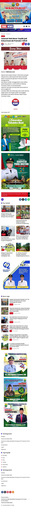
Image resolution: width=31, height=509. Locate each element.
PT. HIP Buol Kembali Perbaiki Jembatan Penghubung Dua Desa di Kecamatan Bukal (22, 254)
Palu (4, 460)
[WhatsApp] (28, 199)
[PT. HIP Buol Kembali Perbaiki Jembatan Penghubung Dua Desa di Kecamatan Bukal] (23, 247)
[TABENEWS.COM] (7, 26)
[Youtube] (10, 492)
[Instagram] (7, 492)
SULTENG (5, 455)
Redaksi (3, 436)
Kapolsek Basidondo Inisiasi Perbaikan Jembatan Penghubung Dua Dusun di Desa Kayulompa (22, 222)
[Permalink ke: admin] (2, 44)
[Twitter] (23, 199)
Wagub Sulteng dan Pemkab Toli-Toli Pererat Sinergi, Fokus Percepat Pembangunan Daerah (7, 215)
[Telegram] (26, 199)
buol (18, 232)
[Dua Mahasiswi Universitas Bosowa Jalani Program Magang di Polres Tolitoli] (8, 231)
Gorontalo (5, 464)
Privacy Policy (4, 497)
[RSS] (13, 492)
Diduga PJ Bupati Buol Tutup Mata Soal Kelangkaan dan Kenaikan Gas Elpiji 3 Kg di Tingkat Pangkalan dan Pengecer (8, 254)
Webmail (3, 449)
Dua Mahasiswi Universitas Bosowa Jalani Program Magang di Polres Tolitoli (8, 239)
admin (5, 43)
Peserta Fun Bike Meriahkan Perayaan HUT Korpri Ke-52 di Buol (14, 499)
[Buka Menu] (26, 26)
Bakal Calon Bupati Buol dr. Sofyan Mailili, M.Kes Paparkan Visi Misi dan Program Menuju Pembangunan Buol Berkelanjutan (22, 237)
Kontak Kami (4, 445)
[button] (24, 26)
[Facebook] (20, 199)
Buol (4, 457)
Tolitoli (4, 462)
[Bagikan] (28, 44)
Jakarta (4, 467)
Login (2, 447)
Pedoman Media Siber (6, 439)
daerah (3, 36)
